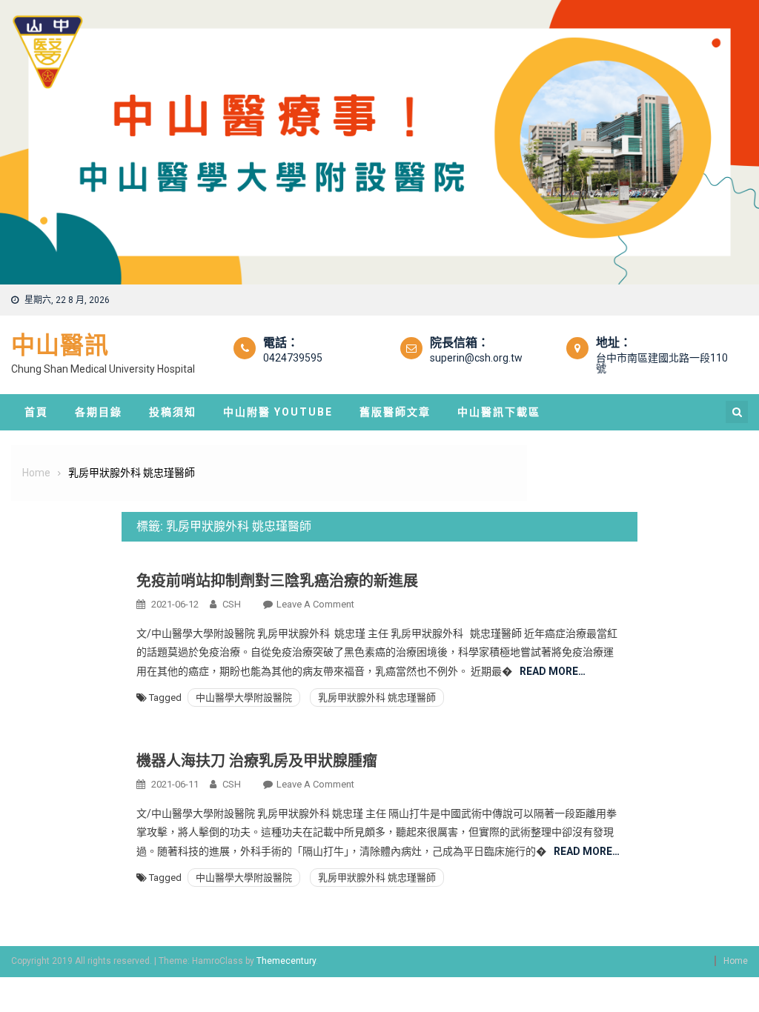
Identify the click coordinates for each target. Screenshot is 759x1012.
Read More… (553, 671)
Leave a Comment (315, 604)
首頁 (36, 412)
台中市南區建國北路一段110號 (662, 363)
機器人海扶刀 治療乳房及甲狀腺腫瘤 (256, 761)
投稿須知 (172, 412)
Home (735, 961)
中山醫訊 (60, 345)
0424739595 (292, 358)
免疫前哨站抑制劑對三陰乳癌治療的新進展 (277, 581)
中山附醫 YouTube (278, 412)
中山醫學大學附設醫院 (244, 697)
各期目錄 (98, 412)
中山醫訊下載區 (498, 412)
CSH (231, 604)
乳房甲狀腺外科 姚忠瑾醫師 (377, 697)
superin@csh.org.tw (476, 358)
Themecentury (286, 961)
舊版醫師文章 (395, 412)
